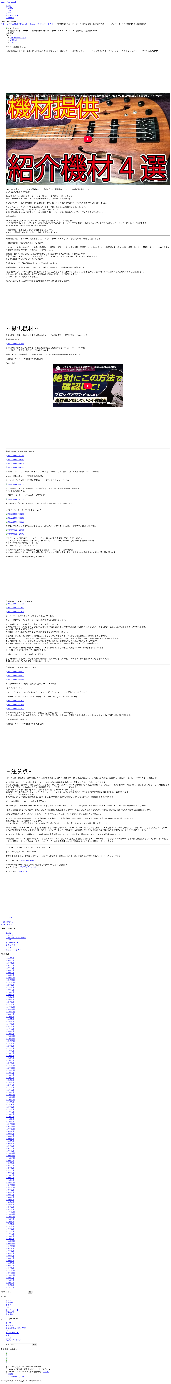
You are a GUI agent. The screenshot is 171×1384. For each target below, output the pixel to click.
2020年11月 (10, 1126)
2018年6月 (10, 1197)
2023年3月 (10, 1058)
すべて (13, 42)
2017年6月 (10, 1226)
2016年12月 (10, 1241)
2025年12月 (10, 978)
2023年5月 (10, 1053)
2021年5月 (10, 1112)
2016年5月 (10, 1258)
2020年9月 (10, 1131)
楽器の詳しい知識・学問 (16, 938)
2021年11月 (10, 1097)
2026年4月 (10, 968)
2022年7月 (10, 1078)
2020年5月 (10, 1141)
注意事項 (9, 1374)
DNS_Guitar (22, 871)
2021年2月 (10, 1119)
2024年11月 (10, 1009)
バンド (8, 947)
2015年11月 (10, 1273)
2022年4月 (10, 1085)
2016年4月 (10, 1261)
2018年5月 (10, 1200)
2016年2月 (10, 1266)
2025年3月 (10, 1000)
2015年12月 (10, 1270)
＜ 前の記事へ (7, 922)
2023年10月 (10, 1041)
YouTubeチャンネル (45, 24)
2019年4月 (10, 1173)
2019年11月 (10, 1156)
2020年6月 (10, 1139)
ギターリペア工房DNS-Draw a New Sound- (18, 24)
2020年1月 (10, 1151)
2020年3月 (10, 1146)
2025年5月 (10, 995)
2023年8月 (10, 1046)
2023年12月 (10, 1036)
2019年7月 (10, 1165)
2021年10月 (10, 1100)
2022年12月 (10, 1065)
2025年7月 (10, 990)
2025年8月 (10, 987)
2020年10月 (10, 1129)
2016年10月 (10, 1246)
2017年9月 (10, 1219)
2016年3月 (10, 1263)
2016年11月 (10, 1244)
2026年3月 (10, 970)
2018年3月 (10, 1205)
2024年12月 (10, 1007)
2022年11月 (10, 1068)
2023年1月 (10, 1063)
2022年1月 (10, 1092)
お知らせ (14, 40)
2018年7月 (10, 1195)
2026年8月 (10, 958)
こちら (46, 1372)
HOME (8, 6)
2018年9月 (10, 1190)
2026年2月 (10, 973)
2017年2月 (10, 1236)
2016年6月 (10, 1256)
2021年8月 (10, 1104)
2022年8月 (10, 1075)
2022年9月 (10, 1073)
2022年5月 (10, 1083)
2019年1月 (10, 1180)
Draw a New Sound (8, 2)
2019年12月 (10, 1153)
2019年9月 (10, 1161)
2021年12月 (10, 1095)
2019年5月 (10, 1170)
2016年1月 (10, 1268)
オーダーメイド (12, 15)
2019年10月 (10, 1158)
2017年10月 (10, 1217)
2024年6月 (10, 1022)
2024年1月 (10, 1034)
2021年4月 (10, 1114)
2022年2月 (10, 1090)
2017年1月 (10, 1239)
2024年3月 (10, 1029)
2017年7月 (10, 1224)
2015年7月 (10, 1283)
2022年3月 (10, 1087)
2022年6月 (10, 1080)
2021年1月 (10, 1122)
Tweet (10, 918)
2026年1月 (10, 975)
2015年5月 (10, 1287)
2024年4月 (10, 1026)
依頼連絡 (9, 1314)
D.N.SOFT (10, 18)
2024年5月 (10, 1024)
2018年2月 (10, 1207)
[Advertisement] (88, 72)
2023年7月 (10, 1048)
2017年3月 (10, 1234)
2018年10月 (10, 1187)
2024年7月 (10, 1019)
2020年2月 (10, 1148)
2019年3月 (10, 1175)
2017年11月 (10, 1214)
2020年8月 (10, 1134)
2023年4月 (10, 1056)
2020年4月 (10, 1144)
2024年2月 (10, 1031)
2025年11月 (10, 980)
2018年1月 (10, 1209)
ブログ (8, 11)
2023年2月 (10, 1061)
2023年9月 (10, 1043)
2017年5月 (10, 1229)
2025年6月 (10, 992)
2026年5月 (10, 965)
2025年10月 (10, 982)
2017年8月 (10, 1222)
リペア (8, 13)
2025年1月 (10, 1004)
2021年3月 (10, 1117)
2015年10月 (10, 1275)
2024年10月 (10, 1012)
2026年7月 (10, 961)
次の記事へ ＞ (7, 924)
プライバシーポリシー (15, 1376)
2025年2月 (10, 1002)
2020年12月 (10, 1124)
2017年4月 (10, 1231)
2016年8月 (10, 1251)
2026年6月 (10, 963)
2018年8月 (10, 1192)
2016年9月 (10, 1248)
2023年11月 (10, 1039)
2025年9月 (10, 985)
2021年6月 (10, 1109)
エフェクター (11, 945)
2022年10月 (10, 1070)
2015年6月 (10, 1285)
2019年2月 (10, 1178)
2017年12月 (10, 1212)
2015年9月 (10, 1278)
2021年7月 (10, 1107)
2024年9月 (10, 1014)
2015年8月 (10, 1280)
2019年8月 (10, 1163)
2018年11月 (10, 1185)
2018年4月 (10, 1202)
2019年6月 (10, 1168)
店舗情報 (9, 8)
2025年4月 (10, 997)
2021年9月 (10, 1102)
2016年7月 (10, 1253)
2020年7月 (10, 1136)
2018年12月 (10, 1183)
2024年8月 (10, 1017)
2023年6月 (10, 1051)
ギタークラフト (12, 943)
